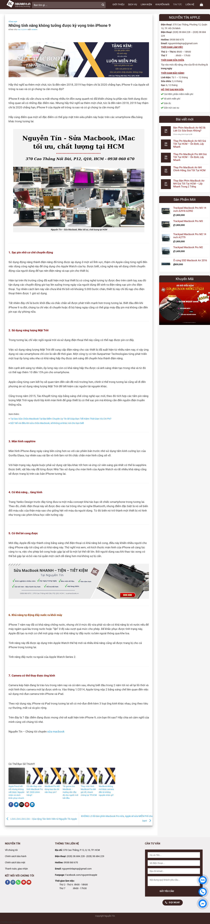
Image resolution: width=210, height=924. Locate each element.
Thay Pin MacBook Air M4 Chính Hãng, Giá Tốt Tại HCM (189, 169)
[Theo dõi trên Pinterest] (23, 882)
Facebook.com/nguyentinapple (81, 875)
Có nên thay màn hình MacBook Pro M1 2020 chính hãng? (35, 790)
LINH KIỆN (146, 4)
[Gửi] (102, 5)
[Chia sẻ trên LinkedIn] (32, 804)
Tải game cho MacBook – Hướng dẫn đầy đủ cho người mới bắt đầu (70, 792)
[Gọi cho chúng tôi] (18, 882)
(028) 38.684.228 (76, 856)
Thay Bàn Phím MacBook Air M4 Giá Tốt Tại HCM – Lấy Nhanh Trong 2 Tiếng (188, 183)
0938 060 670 (71, 862)
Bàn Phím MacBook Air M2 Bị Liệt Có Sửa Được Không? (189, 129)
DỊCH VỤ (132, 4)
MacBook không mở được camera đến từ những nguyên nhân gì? (106, 790)
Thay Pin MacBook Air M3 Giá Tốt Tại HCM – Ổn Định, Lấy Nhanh (189, 143)
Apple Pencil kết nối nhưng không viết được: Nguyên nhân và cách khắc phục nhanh (16, 792)
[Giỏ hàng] (201, 4)
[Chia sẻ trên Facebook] (11, 804)
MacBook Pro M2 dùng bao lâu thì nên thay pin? (52, 789)
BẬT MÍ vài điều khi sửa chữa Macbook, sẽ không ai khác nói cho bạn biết (47, 423)
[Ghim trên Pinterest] (26, 804)
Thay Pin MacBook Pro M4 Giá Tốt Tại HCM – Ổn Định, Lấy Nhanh (190, 157)
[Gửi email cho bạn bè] (21, 804)
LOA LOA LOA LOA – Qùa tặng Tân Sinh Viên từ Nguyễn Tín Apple (43, 819)
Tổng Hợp (13, 22)
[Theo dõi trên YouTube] (28, 882)
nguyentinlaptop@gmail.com (77, 868)
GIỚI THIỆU (119, 4)
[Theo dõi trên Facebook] (7, 882)
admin (34, 29)
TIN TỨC (177, 4)
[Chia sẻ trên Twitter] (16, 804)
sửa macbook (55, 731)
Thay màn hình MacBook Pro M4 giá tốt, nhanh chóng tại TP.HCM (89, 790)
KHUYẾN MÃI (162, 4)
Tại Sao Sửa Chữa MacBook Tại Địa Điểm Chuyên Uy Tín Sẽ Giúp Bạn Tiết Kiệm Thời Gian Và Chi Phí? (60, 418)
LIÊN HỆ (190, 4)
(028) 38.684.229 (95, 856)
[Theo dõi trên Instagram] (12, 882)
